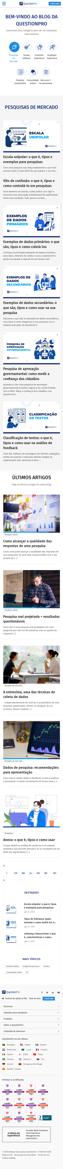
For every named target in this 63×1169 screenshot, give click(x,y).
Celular (47, 966)
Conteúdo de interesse (14, 1031)
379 (15, 873)
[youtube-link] (59, 992)
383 (45, 873)
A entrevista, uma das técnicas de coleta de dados (29, 694)
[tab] (13, 52)
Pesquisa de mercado (13, 686)
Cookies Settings (8, 1158)
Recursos (8, 1006)
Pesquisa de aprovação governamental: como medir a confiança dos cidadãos (26, 374)
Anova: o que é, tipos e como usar (29, 840)
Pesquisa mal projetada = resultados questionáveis (31, 619)
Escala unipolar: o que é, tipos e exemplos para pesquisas (40, 906)
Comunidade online (14, 972)
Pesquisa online (11, 535)
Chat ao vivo (35, 998)
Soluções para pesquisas (15, 1012)
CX (27, 972)
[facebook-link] (41, 992)
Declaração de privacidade (25, 1155)
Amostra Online (12, 966)
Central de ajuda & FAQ (16, 998)
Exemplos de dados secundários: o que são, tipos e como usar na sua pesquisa (30, 308)
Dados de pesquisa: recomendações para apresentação (31, 769)
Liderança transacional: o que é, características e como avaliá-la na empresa (40, 935)
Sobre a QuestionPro (13, 1025)
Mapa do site (7, 1155)
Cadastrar (54, 4)
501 (54, 873)
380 (23, 873)
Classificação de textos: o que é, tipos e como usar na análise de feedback (28, 443)
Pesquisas (9, 833)
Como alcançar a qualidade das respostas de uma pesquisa (27, 543)
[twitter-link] (47, 992)
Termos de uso (44, 1155)
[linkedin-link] (53, 992)
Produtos (8, 1019)
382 (38, 873)
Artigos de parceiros (31, 966)
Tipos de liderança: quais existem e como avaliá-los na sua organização (40, 920)
